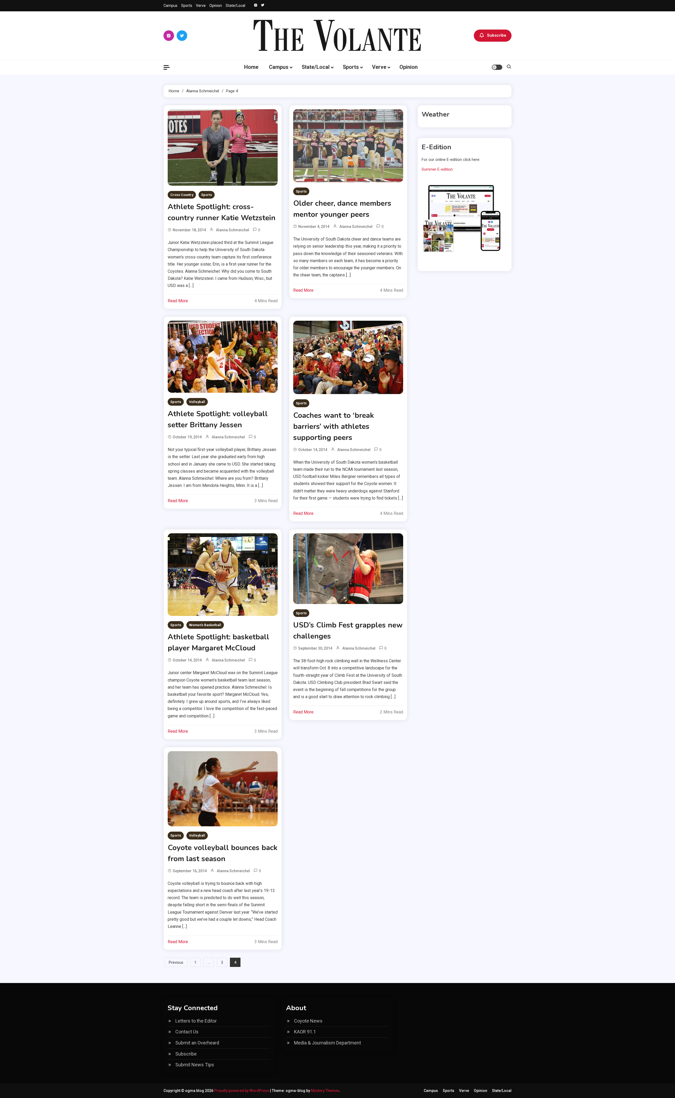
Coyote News (308, 1021)
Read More (178, 300)
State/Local (235, 5)
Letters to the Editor (196, 1021)
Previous (176, 962)
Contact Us (187, 1031)
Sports (186, 5)
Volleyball (197, 402)
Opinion (215, 5)
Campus (170, 5)
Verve (201, 5)
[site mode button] (497, 67)
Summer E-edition (437, 169)
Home (251, 67)
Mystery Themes (325, 1091)
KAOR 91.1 (305, 1031)
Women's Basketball (205, 625)
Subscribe (496, 35)
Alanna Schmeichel (232, 230)
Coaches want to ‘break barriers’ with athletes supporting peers (333, 426)
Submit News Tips (194, 1064)
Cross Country (181, 195)
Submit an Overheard (197, 1043)
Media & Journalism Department (327, 1043)
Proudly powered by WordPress (242, 1091)
